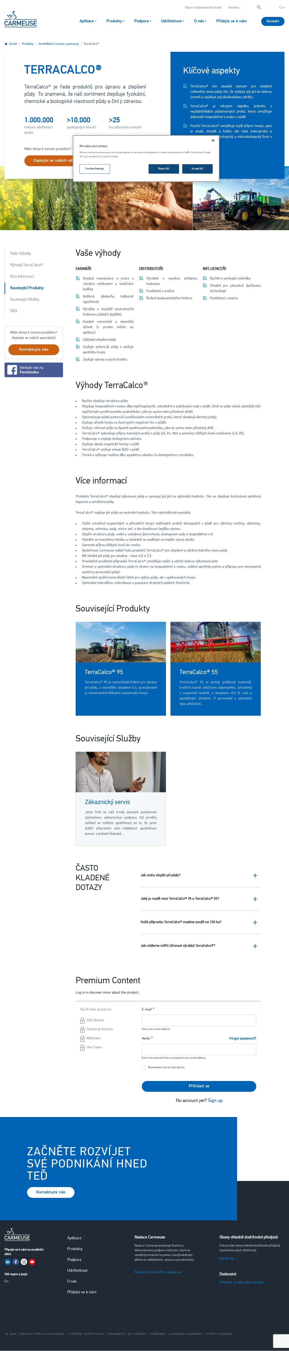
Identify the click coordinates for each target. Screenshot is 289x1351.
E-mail (147, 1009)
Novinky (234, 7)
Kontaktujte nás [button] (34, 350)
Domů (13, 44)
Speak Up (226, 1258)
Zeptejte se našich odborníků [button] (59, 161)
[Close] (213, 140)
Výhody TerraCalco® (26, 265)
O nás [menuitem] (199, 21)
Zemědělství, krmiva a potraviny (58, 44)
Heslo (146, 1038)
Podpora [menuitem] (141, 21)
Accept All (197, 168)
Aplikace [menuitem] (86, 21)
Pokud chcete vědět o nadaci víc (158, 1272)
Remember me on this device (166, 1067)
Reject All (163, 168)
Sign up (215, 1100)
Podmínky (158, 1334)
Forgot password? (242, 1038)
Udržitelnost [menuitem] (171, 21)
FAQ (13, 311)
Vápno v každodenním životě (203, 7)
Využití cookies (219, 1334)
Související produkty (27, 288)
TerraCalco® (91, 44)
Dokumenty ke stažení (127, 1334)
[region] (146, 158)
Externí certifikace (87, 1334)
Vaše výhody (20, 254)
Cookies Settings (94, 168)
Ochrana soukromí (186, 1334)
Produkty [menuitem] (114, 21)
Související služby (24, 300)
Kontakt (273, 21)
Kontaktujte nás (50, 1192)
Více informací (22, 277)
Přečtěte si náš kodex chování (241, 1282)
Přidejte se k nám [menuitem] (231, 21)
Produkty (27, 44)
